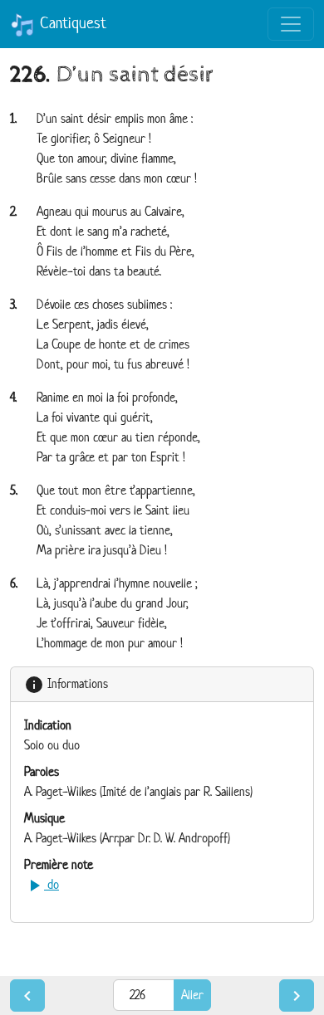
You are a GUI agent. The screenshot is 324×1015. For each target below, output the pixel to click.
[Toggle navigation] (291, 24)
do (41, 884)
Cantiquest (70, 22)
